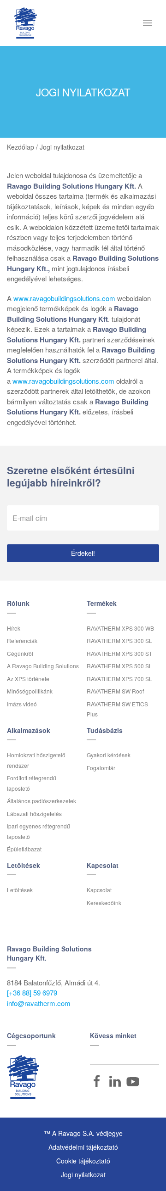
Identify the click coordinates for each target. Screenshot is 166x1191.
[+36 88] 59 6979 (32, 992)
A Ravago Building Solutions (43, 666)
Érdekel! (83, 553)
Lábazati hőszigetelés (34, 813)
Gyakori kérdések (108, 755)
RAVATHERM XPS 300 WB (120, 628)
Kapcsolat (99, 890)
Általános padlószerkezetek (41, 801)
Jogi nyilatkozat (83, 1174)
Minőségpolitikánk (30, 691)
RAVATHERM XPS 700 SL (119, 678)
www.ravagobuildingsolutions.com (64, 298)
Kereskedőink (104, 902)
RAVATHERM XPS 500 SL (119, 666)
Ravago (23, 1077)
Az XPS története (28, 678)
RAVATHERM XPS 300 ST (119, 653)
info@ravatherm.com (39, 1003)
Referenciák (22, 640)
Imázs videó (22, 704)
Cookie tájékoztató (83, 1160)
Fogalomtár (101, 768)
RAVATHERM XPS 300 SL (119, 640)
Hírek (13, 628)
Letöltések (20, 890)
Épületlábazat (24, 849)
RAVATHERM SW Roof (115, 691)
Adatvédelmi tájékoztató (83, 1147)
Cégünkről (20, 653)
